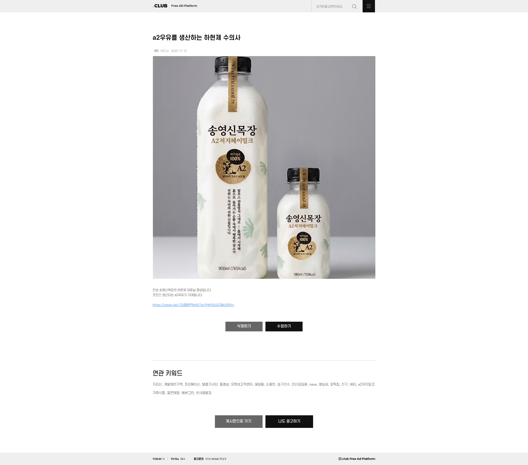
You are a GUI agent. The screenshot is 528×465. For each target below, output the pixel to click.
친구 (345, 384)
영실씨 (323, 384)
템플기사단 (210, 384)
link (156, 50)
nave (313, 384)
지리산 (157, 384)
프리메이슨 (192, 384)
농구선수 (283, 384)
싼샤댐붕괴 (203, 393)
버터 (353, 384)
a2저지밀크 (366, 384)
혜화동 (259, 384)
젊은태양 (173, 393)
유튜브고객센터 (242, 384)
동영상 (224, 384)
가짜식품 (159, 393)
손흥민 (270, 384)
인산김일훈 (299, 384)
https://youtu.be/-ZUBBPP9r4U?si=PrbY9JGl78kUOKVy (193, 305)
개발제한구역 (173, 384)
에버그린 (188, 393)
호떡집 (334, 384)
